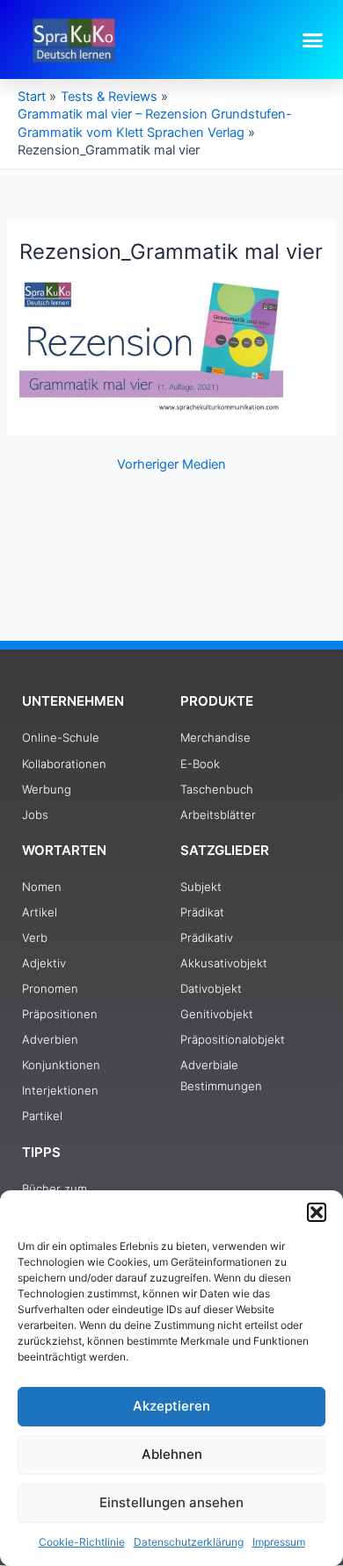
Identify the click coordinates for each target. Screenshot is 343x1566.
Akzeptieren (171, 1405)
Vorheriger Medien (171, 464)
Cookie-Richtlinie (82, 1541)
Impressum (278, 1541)
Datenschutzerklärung (189, 1541)
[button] (316, 1212)
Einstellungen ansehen (171, 1502)
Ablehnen (172, 1454)
